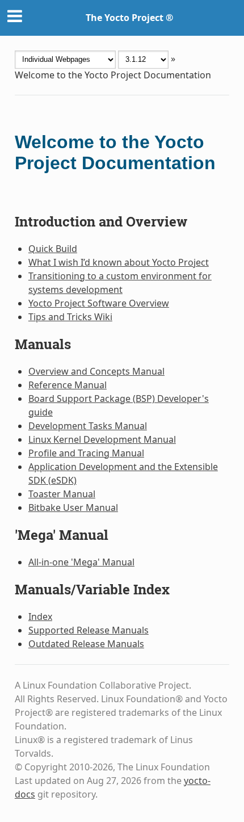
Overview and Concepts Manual (96, 371)
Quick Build (52, 248)
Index (40, 616)
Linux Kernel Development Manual (102, 439)
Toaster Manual (61, 494)
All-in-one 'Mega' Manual (81, 562)
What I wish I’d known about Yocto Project (118, 262)
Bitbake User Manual (73, 507)
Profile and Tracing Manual (86, 453)
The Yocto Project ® (129, 17)
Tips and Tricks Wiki (70, 317)
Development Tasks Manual (87, 426)
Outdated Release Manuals (86, 644)
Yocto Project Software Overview (98, 303)
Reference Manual (67, 385)
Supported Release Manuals (88, 630)
